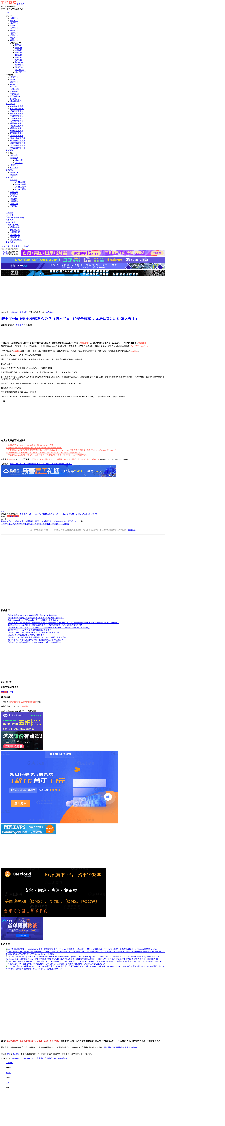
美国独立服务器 (16, 126)
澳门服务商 (15, 230)
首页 (7, 13)
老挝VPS (18, 53)
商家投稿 (9, 213)
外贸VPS (14, 84)
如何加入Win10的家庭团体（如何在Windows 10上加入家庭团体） (35, 642)
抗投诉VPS (14, 91)
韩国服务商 (15, 237)
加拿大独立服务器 (17, 138)
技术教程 (14, 196)
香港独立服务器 (16, 116)
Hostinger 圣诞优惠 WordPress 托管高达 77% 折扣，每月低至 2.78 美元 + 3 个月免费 (35, 524)
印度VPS (18, 45)
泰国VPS (18, 48)
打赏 (3, 511)
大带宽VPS (14, 89)
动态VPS (14, 82)
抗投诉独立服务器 (17, 148)
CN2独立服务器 (16, 106)
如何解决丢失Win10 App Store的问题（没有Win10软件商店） (30, 445)
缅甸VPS (18, 50)
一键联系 (24, 706)
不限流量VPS (15, 96)
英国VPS (14, 35)
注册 (12, 692)
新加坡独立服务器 (17, 143)
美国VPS (14, 33)
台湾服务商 (15, 232)
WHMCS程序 (20, 187)
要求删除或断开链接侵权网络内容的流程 (121, 1047)
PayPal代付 (135, 346)
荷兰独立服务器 (16, 128)
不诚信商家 (10, 242)
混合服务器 (15, 99)
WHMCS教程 (20, 182)
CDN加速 (14, 168)
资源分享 (14, 199)
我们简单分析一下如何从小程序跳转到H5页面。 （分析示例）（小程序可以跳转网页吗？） (39, 521)
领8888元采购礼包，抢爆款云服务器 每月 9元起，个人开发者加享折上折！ (41, 464)
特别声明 (131, 530)
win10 (9, 516)
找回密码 (25, 246)
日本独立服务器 (16, 121)
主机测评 (9, 150)
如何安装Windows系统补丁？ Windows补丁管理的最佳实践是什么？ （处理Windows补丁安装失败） (47, 455)
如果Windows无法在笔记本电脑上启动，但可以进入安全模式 (33, 620)
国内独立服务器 (16, 114)
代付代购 (32, 702)
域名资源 (14, 158)
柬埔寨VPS (19, 67)
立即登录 (4, 692)
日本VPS (14, 28)
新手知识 (14, 172)
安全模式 (17, 351)
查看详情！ (85, 343)
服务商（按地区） (13, 225)
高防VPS (14, 80)
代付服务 (9, 215)
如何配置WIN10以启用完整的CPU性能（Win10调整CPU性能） (34, 632)
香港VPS (14, 18)
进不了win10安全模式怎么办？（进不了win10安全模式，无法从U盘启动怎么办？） (70, 318)
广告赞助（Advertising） (16, 217)
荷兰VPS (18, 60)
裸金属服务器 (16, 101)
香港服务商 (15, 227)
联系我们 (40, 1058)
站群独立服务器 (16, 111)
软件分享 (14, 175)
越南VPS (18, 55)
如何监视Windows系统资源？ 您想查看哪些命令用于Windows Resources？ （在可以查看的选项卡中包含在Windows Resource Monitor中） (61, 450)
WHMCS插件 (20, 189)
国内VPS (14, 21)
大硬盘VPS (14, 94)
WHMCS (13, 180)
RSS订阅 (56, 1058)
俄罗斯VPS (19, 70)
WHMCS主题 (20, 184)
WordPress (14, 192)
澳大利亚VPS (20, 72)
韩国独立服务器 (16, 123)
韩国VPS (14, 30)
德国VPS (14, 38)
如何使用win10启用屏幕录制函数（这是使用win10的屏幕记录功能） (34, 448)
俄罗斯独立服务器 (17, 141)
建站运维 (9, 177)
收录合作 (9, 220)
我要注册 (15, 246)
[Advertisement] (83, 293)
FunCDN (16, 1054)
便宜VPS (14, 77)
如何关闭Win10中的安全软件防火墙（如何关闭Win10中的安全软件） (36, 640)
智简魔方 (14, 206)
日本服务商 (15, 235)
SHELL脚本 (10, 222)
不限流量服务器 (16, 133)
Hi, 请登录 (5, 246)
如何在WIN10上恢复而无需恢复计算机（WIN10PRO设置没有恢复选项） (38, 637)
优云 (9, 1054)
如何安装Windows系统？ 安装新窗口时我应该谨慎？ (29, 630)
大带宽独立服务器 (17, 145)
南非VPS (18, 57)
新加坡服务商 (16, 240)
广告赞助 (36, 325)
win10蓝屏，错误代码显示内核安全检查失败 (26, 635)
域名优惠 (18, 160)
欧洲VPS (14, 40)
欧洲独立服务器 (16, 131)
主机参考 (20, 4)
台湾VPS (14, 26)
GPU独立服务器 (17, 109)
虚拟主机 (14, 155)
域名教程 (18, 163)
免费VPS (14, 165)
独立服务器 (10, 104)
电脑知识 (23, 312)
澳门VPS (14, 23)
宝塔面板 (14, 204)
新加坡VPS (19, 62)
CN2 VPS (14, 87)
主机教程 (9, 170)
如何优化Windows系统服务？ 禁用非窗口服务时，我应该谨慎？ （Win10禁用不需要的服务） (44, 453)
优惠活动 (14, 201)
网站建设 (14, 194)
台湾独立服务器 (16, 118)
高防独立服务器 (16, 136)
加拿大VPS (19, 65)
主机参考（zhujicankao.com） (23, 1058)
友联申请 (64, 1058)
